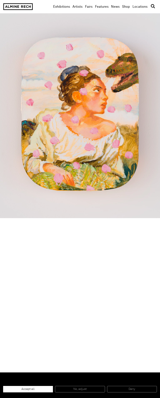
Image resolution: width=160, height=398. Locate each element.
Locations (140, 6)
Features (102, 6)
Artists (77, 6)
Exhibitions (61, 6)
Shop (126, 6)
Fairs (88, 6)
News (115, 6)
